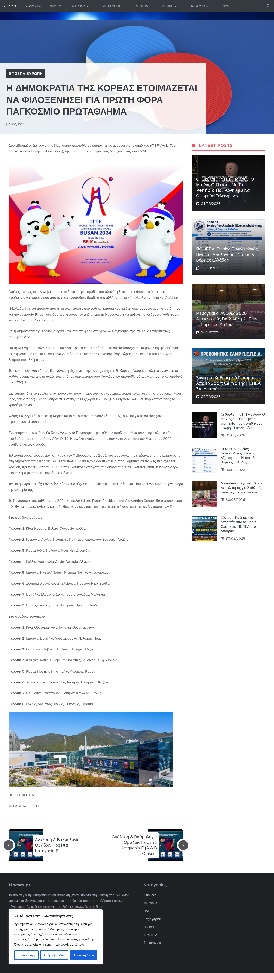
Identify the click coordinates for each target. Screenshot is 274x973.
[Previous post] (8, 845)
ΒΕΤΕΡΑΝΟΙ (111, 6)
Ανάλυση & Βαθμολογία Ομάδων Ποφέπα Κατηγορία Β (57, 845)
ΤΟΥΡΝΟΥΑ (79, 6)
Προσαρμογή (26, 955)
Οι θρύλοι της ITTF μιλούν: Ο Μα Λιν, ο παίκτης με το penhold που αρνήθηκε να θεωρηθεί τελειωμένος (243, 421)
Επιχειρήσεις (152, 919)
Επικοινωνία (152, 943)
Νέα (146, 911)
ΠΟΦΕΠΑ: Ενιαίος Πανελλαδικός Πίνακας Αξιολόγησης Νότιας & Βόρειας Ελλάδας (227, 254)
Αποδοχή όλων (83, 955)
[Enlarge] (178, 165)
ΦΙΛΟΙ (226, 6)
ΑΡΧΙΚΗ (10, 6)
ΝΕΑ (52, 6)
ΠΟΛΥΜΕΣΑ (199, 6)
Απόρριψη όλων (54, 955)
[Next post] (183, 845)
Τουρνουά (150, 903)
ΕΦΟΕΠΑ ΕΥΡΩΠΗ (26, 73)
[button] (268, 6)
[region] (56, 936)
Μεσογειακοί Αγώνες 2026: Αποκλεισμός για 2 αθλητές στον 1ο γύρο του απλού (226, 319)
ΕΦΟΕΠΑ (169, 6)
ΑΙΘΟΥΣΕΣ (33, 6)
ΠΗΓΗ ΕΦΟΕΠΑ (21, 795)
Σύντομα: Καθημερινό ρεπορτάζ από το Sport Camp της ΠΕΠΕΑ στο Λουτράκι (228, 383)
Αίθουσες (149, 895)
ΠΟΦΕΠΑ (141, 6)
